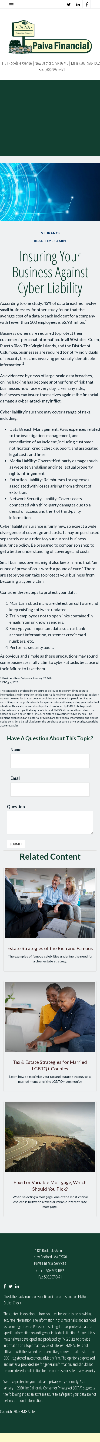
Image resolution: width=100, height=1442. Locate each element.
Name (15, 749)
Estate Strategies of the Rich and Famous (50, 948)
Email (15, 778)
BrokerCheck (12, 1303)
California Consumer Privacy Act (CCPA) (56, 1388)
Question (16, 806)
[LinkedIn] (78, 4)
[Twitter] (68, 4)
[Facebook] (87, 4)
